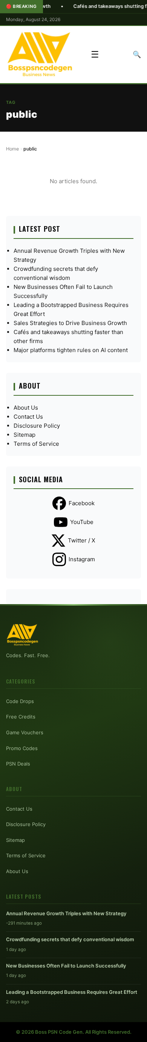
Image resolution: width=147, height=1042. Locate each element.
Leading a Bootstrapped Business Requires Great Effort (71, 992)
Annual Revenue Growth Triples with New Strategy (66, 913)
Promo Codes (22, 748)
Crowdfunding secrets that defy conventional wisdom (70, 939)
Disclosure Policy (37, 425)
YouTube (81, 522)
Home (12, 149)
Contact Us (28, 416)
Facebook (82, 503)
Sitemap (24, 434)
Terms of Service (36, 443)
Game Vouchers (24, 732)
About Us (26, 407)
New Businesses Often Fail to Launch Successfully (66, 966)
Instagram (82, 559)
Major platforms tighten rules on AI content (71, 350)
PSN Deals (18, 764)
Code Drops (20, 701)
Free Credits (20, 717)
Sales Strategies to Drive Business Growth (70, 323)
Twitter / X (81, 540)
